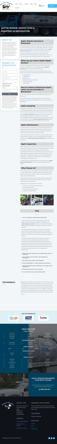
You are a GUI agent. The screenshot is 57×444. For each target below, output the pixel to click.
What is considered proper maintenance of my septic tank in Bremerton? (37, 266)
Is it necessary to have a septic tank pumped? (34, 271)
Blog (32, 3)
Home (16, 3)
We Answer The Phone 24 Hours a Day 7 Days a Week (22, 407)
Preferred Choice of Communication (7, 84)
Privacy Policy (34, 428)
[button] (52, 6)
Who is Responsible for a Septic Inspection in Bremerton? (37, 263)
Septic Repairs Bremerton (22, 421)
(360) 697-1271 (41, 6)
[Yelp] (51, 438)
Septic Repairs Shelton (21, 428)
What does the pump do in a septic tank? (33, 269)
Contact (17, 7)
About (20, 3)
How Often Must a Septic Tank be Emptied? (33, 260)
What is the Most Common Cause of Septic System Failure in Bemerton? (37, 254)
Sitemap (33, 423)
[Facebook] (49, 438)
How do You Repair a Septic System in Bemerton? (35, 217)
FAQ (35, 3)
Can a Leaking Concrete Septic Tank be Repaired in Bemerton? (35, 257)
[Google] (54, 438)
